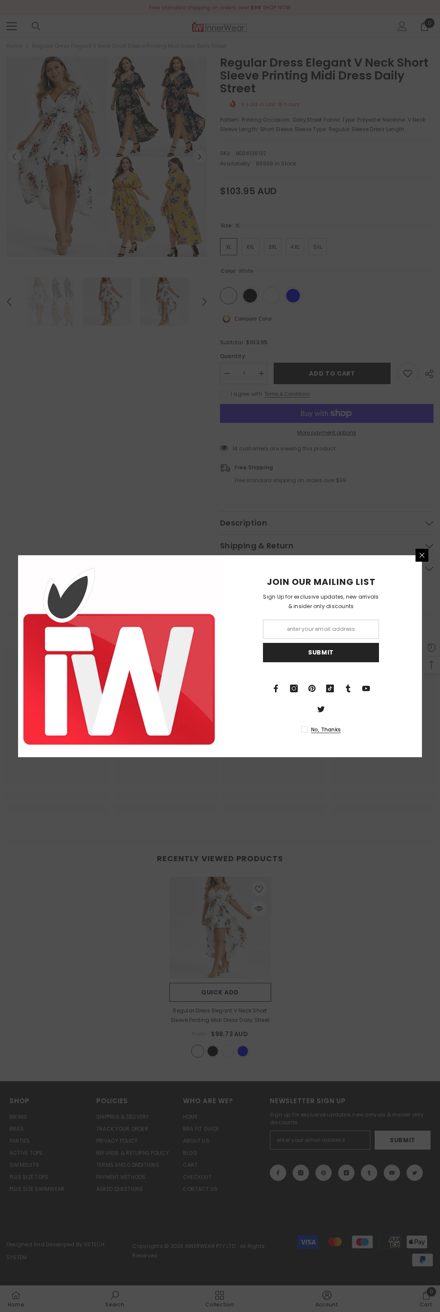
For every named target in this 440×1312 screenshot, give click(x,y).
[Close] (422, 555)
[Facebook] (276, 688)
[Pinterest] (312, 688)
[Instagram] (294, 688)
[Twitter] (321, 709)
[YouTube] (366, 688)
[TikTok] (330, 688)
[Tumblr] (348, 688)
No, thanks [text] (326, 729)
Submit (321, 652)
